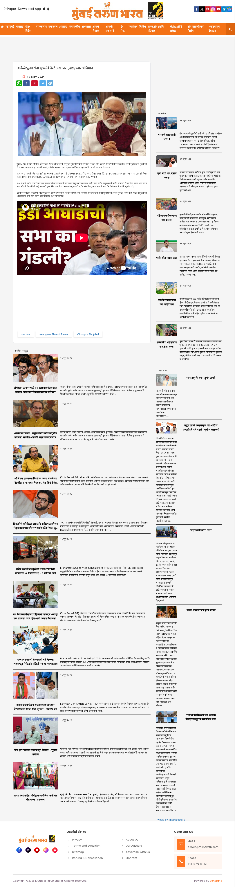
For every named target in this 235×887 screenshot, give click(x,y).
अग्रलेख (63, 26)
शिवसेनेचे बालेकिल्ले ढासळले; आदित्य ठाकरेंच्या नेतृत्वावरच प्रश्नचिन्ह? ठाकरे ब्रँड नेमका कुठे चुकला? (35, 526)
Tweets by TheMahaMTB (170, 819)
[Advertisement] (101, 47)
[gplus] (213, 9)
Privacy (77, 839)
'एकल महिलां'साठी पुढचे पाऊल (201, 610)
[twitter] (202, 9)
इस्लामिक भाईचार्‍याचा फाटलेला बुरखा (167, 344)
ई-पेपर (123, 28)
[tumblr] (224, 9)
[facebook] (196, 9)
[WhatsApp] (19, 83)
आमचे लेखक (96, 28)
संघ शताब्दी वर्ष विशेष (196, 28)
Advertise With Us (138, 852)
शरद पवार (25, 334)
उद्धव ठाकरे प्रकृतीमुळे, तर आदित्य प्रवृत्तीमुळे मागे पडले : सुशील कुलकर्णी (201, 427)
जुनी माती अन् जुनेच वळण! (166, 175)
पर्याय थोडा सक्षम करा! (166, 258)
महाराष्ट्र (20, 26)
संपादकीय (74, 26)
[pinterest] (207, 9)
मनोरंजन (133, 26)
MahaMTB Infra (176, 28)
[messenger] (218, 9)
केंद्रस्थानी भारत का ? (201, 530)
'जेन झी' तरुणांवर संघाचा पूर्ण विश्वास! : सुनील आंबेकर (35, 752)
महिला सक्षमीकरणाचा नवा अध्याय (167, 218)
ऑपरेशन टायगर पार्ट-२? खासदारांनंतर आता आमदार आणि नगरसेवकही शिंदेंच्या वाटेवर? (35, 390)
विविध (142, 26)
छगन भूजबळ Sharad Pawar (53, 334)
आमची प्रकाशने (110, 28)
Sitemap (78, 852)
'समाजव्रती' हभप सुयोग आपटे (200, 377)
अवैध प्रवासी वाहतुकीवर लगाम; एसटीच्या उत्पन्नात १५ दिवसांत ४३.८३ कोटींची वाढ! (35, 571)
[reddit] (229, 9)
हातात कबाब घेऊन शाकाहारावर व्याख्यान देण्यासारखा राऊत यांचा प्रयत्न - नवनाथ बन (35, 707)
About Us (132, 839)
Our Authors (134, 846)
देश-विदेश (28, 28)
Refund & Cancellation (87, 858)
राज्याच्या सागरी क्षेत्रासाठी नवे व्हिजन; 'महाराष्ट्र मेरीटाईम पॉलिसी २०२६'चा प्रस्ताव (35, 661)
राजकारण (41, 26)
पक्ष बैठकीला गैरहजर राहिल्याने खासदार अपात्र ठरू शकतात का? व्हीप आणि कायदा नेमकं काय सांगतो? (35, 617)
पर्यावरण (52, 26)
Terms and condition (86, 846)
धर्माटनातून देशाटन (214, 28)
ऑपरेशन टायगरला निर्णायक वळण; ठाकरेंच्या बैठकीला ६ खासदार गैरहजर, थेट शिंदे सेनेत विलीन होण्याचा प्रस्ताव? (36, 481)
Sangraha (216, 881)
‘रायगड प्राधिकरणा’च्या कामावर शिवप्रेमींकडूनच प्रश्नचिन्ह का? (201, 717)
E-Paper (10, 9)
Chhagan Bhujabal (88, 334)
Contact (132, 858)
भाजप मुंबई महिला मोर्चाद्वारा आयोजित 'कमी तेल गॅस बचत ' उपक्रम (35, 797)
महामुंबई (10, 26)
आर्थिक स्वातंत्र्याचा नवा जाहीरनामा (167, 302)
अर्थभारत (86, 26)
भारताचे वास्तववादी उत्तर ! (167, 137)
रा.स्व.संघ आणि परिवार (156, 28)
